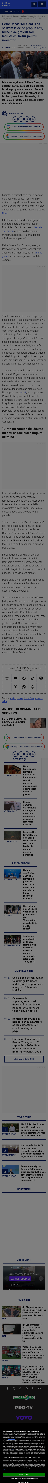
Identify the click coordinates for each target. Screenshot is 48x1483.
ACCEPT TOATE (24, 1474)
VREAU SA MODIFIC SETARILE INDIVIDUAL (24, 1478)
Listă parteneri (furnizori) (8, 1469)
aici (12, 1449)
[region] (24, 1453)
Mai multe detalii (11, 1439)
